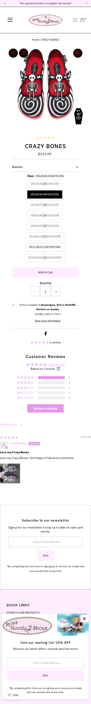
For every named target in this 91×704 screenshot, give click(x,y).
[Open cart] (82, 20)
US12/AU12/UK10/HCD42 (46, 258)
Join (45, 555)
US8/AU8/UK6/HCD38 (46, 216)
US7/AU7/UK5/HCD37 (46, 205)
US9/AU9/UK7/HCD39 (46, 226)
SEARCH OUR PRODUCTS (23, 613)
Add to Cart (45, 272)
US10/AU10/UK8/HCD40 (46, 237)
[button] (39, 342)
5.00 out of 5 (56, 365)
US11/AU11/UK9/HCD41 (45, 247)
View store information (48, 320)
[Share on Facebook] (45, 335)
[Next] (23, 53)
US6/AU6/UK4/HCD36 (44, 194)
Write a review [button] (45, 408)
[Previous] (13, 53)
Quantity (45, 283)
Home (35, 40)
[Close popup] (84, 618)
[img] (9, 437)
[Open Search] (75, 20)
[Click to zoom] (78, 53)
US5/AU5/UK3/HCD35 (46, 184)
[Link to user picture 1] (10, 473)
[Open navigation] (10, 20)
